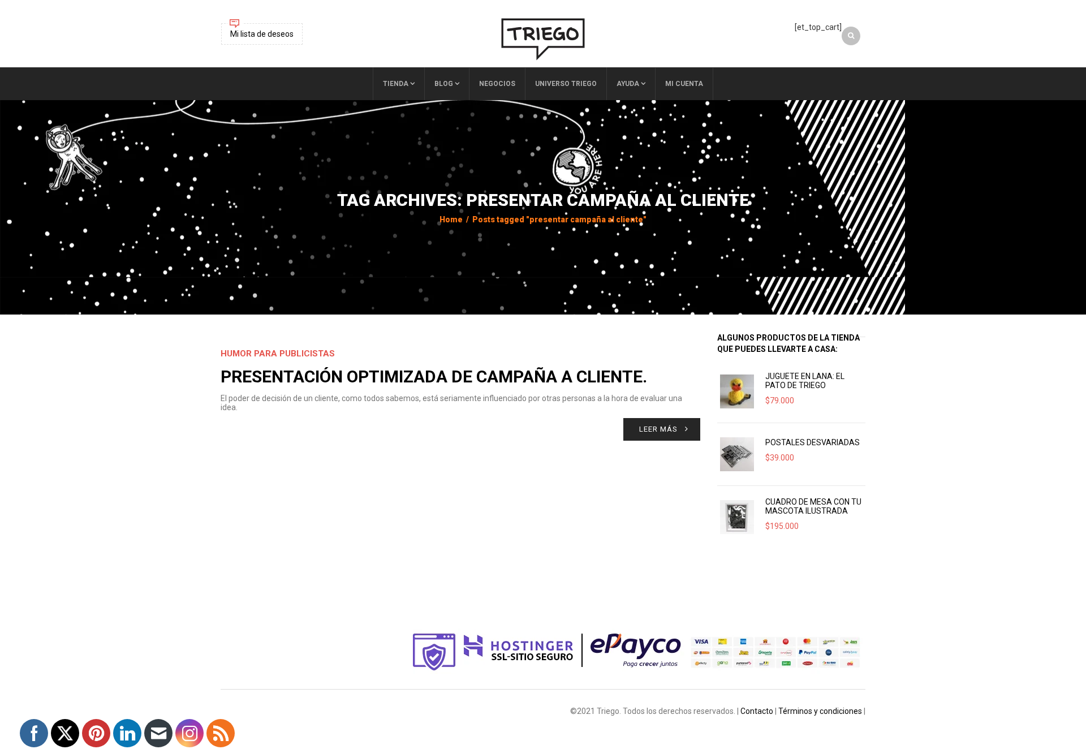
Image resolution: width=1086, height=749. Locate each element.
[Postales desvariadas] (737, 454)
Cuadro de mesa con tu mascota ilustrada (813, 506)
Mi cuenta (684, 84)
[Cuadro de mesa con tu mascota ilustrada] (737, 517)
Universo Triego (566, 84)
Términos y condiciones (820, 711)
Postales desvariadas (812, 442)
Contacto (756, 711)
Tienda (395, 84)
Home (451, 219)
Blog (443, 84)
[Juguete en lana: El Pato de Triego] (737, 391)
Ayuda (628, 84)
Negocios (497, 84)
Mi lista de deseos (262, 33)
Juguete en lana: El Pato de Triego (804, 381)
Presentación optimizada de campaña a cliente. (434, 376)
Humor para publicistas (278, 353)
